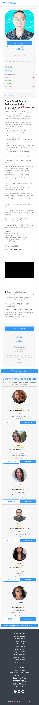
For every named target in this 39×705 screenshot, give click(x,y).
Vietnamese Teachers (19, 665)
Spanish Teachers (19, 636)
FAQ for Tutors (19, 687)
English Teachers (19, 633)
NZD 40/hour (11, 580)
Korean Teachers (19, 654)
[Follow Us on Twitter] (19, 691)
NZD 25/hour (11, 422)
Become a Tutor (19, 678)
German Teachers (19, 646)
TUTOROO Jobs (19, 675)
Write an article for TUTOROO (19, 673)
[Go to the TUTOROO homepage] (9, 2)
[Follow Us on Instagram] (22, 691)
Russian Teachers (19, 659)
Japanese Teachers (19, 641)
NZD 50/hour (11, 462)
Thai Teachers (19, 662)
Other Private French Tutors (19, 379)
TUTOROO (24, 701)
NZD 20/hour (11, 501)
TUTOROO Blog (19, 681)
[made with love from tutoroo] (15, 701)
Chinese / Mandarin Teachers (19, 644)
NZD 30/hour (11, 619)
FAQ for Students (20, 684)
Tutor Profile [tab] (9, 96)
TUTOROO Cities (19, 670)
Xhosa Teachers (19, 667)
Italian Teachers (19, 649)
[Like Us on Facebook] (15, 691)
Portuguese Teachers (19, 652)
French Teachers (19, 638)
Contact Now (27, 422)
